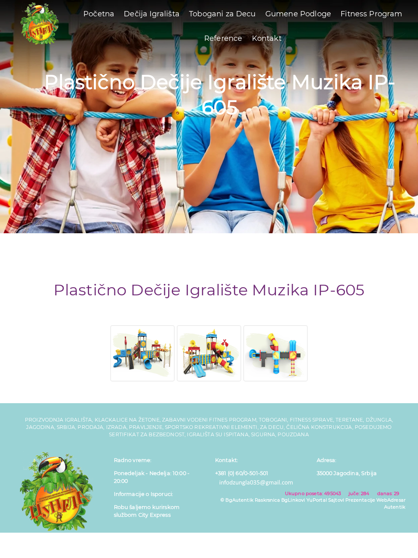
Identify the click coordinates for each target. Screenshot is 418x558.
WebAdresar (390, 500)
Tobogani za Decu (222, 13)
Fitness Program (371, 13)
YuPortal (317, 500)
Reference (223, 38)
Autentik (394, 507)
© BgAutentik (236, 500)
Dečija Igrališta (152, 13)
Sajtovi (336, 500)
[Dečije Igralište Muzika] (142, 353)
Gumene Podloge (298, 13)
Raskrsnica (267, 500)
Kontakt (267, 38)
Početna (98, 13)
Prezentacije (360, 500)
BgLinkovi (293, 500)
